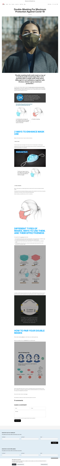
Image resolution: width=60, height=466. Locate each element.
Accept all (14, 464)
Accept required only (21, 464)
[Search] (53, 4)
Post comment (17, 420)
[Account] (55, 4)
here (26, 394)
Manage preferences (44, 464)
